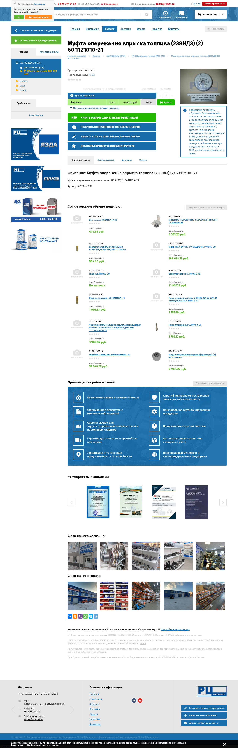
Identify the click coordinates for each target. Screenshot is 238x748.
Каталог (109, 28)
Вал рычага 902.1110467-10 (103, 220)
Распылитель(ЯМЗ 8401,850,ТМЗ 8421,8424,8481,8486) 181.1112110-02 (107, 248)
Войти (197, 3)
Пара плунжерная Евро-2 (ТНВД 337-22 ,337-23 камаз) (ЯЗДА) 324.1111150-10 (193, 299)
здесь (143, 643)
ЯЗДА (92, 74)
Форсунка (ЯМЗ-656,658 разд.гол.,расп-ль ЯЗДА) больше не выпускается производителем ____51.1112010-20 (115, 328)
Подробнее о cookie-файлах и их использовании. (35, 745)
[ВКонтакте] (70, 616)
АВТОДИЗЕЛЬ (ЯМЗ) (30, 62)
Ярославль (39, 4)
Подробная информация (175, 629)
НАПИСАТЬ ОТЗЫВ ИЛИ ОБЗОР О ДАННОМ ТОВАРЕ (110, 136)
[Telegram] (96, 616)
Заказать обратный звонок (203, 723)
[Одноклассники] (75, 616)
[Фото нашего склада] (82, 609)
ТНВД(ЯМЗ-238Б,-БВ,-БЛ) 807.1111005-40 (109, 354)
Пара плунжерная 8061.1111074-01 (107, 298)
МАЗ (22, 86)
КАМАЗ (23, 81)
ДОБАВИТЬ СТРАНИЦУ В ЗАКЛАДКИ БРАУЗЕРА (107, 146)
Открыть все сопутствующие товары (206, 207)
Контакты (173, 28)
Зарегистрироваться (215, 4)
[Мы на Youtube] (140, 700)
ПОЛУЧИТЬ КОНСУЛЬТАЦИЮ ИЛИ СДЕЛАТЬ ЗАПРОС (110, 127)
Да (19, 17)
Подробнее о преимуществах (210, 383)
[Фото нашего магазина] (82, 569)
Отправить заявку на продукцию (38, 30)
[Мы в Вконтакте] (134, 700)
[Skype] (91, 616)
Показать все (36, 115)
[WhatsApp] (85, 616)
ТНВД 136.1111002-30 (99, 273)
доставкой (73, 652)
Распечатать (218, 29)
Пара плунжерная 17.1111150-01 (185, 325)
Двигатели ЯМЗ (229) (34, 67)
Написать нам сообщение (202, 715)
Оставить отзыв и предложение (38, 40)
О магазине (92, 28)
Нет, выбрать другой (38, 17)
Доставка (125, 28)
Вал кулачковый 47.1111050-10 (184, 273)
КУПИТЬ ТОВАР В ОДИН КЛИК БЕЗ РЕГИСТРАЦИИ (109, 117)
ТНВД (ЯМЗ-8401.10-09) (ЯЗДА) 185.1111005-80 (192, 247)
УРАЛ (23, 90)
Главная (75, 28)
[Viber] (80, 616)
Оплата (141, 28)
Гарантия (157, 28)
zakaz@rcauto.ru (165, 3)
